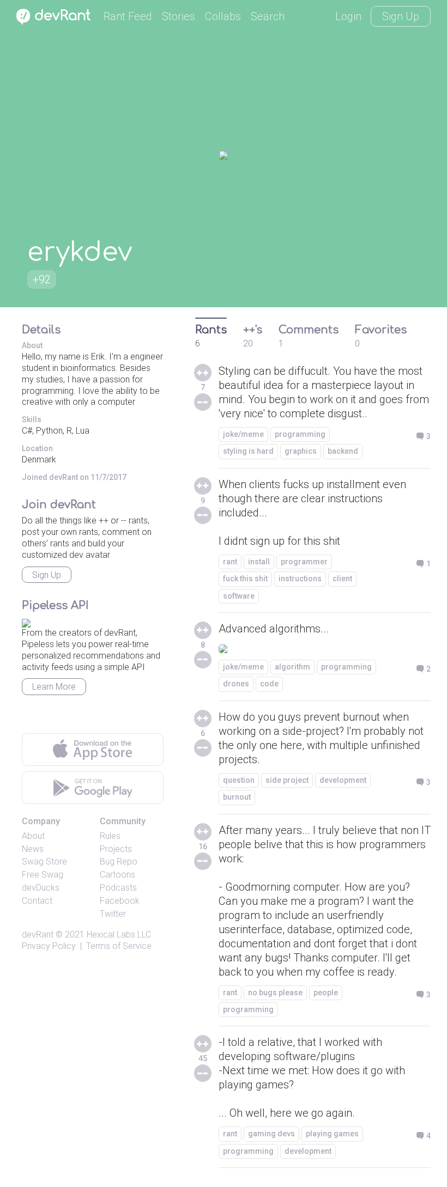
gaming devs (271, 1133)
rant (230, 561)
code (269, 683)
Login (348, 16)
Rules (110, 836)
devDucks (40, 887)
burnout (237, 797)
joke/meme (243, 434)
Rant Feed (128, 16)
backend (343, 451)
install (259, 561)
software (239, 596)
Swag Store (44, 861)
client (342, 578)
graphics (301, 451)
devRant (37, 934)
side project (287, 780)
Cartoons (117, 874)
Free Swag (42, 874)
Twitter (113, 914)
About (33, 836)
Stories (178, 16)
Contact (37, 901)
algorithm (292, 666)
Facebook (120, 901)
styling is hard (248, 451)
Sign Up (400, 16)
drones (236, 683)
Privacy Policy (49, 946)
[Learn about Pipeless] (26, 621)
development (342, 780)
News (33, 849)
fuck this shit (245, 578)
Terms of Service (119, 946)
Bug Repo (118, 861)
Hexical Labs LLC (119, 934)
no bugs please (275, 992)
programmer (304, 561)
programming (300, 434)
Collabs (223, 16)
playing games (332, 1133)
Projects (116, 849)
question (239, 780)
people (325, 992)
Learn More (54, 686)
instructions (300, 578)
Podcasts (118, 887)
